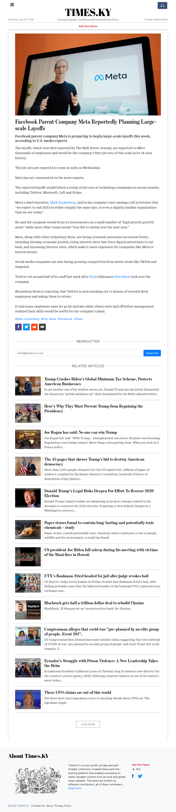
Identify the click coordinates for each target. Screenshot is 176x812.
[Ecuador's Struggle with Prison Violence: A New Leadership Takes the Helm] (28, 667)
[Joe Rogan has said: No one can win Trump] (28, 439)
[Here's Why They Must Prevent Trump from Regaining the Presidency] (28, 413)
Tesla (93, 277)
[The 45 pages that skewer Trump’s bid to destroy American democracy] (28, 466)
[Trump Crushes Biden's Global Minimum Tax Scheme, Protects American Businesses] (28, 385)
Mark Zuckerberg (63, 202)
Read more (74, 788)
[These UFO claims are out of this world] (28, 699)
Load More (88, 724)
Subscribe (152, 353)
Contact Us (38, 805)
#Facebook (65, 319)
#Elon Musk (48, 319)
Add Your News (88, 26)
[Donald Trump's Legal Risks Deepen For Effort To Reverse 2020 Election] (28, 497)
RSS (138, 769)
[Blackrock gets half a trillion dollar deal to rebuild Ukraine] (28, 609)
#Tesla (78, 319)
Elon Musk (122, 277)
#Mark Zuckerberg (27, 319)
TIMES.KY (88, 12)
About (49, 805)
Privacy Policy (63, 805)
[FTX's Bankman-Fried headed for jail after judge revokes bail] (28, 583)
